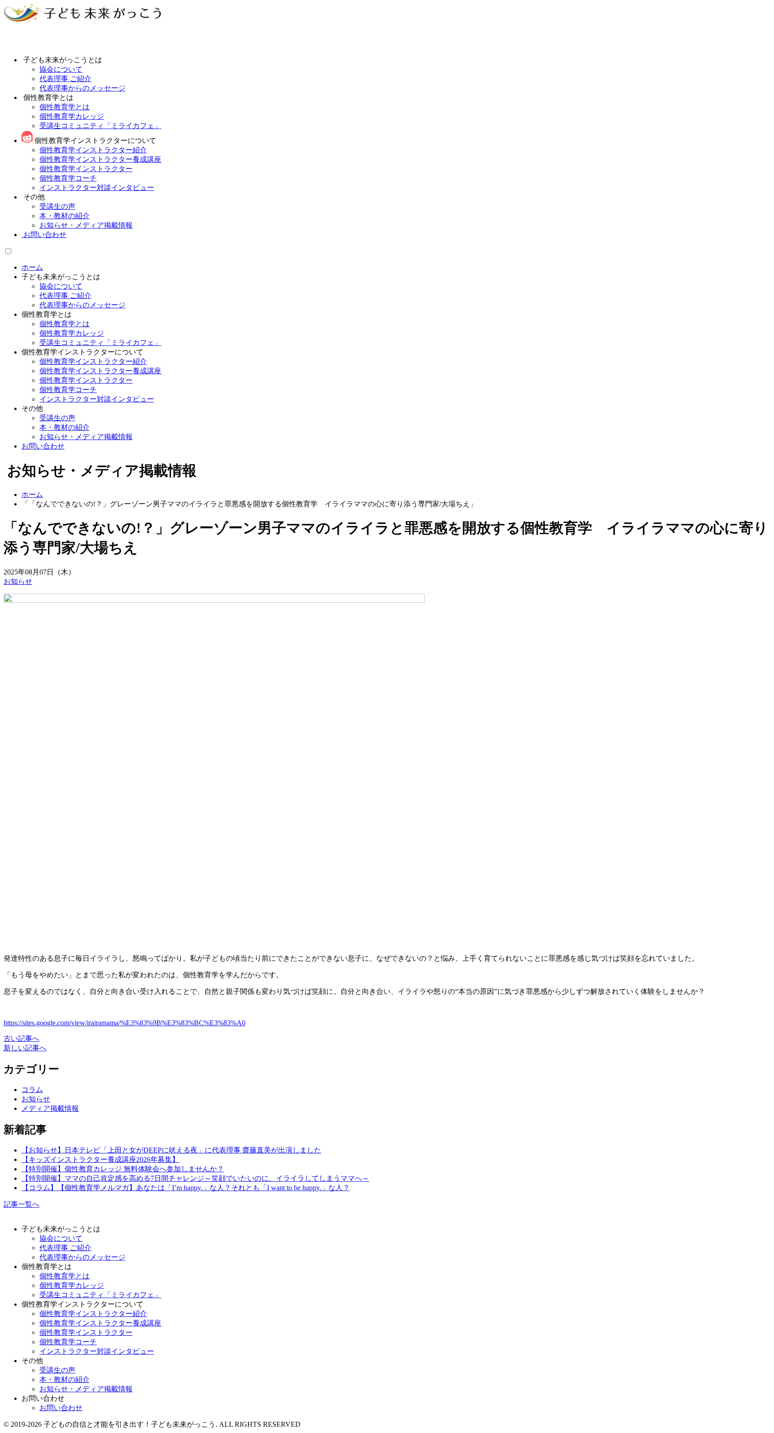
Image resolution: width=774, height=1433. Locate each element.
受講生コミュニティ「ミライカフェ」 (100, 342)
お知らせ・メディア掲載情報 (86, 436)
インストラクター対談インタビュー (96, 399)
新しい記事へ (25, 1048)
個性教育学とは (64, 324)
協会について (60, 286)
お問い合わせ (44, 234)
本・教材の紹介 (64, 427)
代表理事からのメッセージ (82, 305)
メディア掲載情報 (50, 1108)
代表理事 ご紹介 (65, 295)
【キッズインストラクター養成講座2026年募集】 (100, 1159)
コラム (32, 1089)
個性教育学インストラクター (86, 380)
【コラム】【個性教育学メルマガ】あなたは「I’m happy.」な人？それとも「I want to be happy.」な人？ (186, 1187)
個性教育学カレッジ (71, 333)
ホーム (32, 267)
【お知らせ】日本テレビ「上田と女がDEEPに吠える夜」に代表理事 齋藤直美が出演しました (171, 1150)
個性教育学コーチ (68, 389)
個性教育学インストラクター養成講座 (100, 371)
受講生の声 (57, 418)
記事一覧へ (21, 1204)
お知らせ (18, 581)
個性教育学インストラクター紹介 (93, 361)
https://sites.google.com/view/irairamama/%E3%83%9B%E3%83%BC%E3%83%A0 (124, 1023)
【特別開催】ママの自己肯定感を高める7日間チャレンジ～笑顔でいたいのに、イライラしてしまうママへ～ (195, 1178)
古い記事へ (21, 1038)
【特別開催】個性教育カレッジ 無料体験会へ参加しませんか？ (123, 1169)
